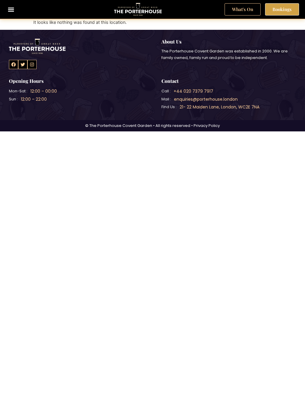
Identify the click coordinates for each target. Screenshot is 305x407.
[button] (11, 9)
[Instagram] (32, 64)
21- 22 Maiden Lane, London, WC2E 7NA (219, 107)
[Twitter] (22, 64)
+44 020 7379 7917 (193, 91)
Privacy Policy (207, 125)
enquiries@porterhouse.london (206, 99)
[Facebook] (13, 64)
